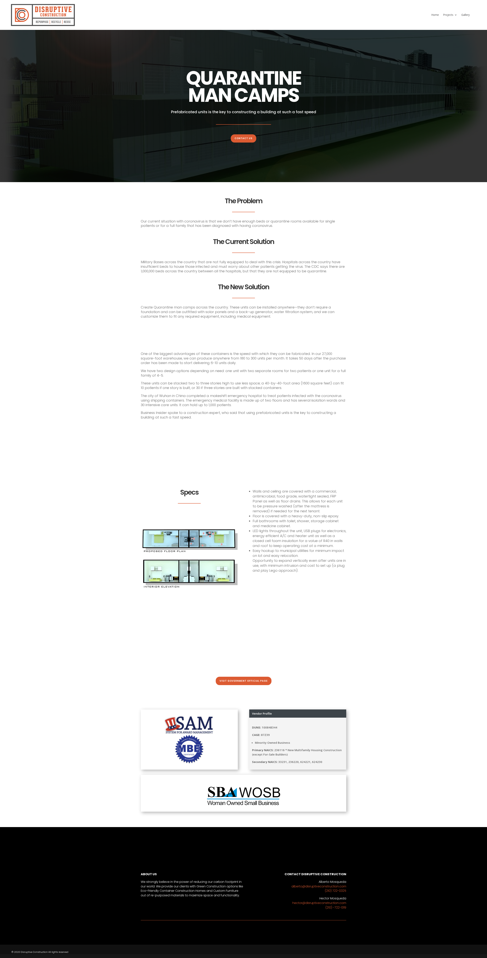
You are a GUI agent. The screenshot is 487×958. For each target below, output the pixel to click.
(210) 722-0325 (335, 891)
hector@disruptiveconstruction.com (319, 903)
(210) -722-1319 (335, 907)
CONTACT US (243, 138)
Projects (448, 15)
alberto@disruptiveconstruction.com (318, 886)
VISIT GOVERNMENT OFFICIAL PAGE (244, 680)
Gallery (465, 15)
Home (435, 15)
